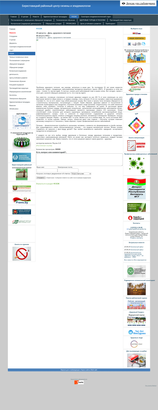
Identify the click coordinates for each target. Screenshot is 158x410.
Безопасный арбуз (136, 247)
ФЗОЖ (39, 29)
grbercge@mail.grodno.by (137, 229)
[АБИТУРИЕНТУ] (21, 128)
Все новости (128, 260)
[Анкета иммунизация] (136, 151)
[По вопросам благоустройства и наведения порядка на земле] (136, 62)
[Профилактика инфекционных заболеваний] (136, 174)
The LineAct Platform (150, 385)
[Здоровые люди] (136, 348)
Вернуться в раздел (47, 184)
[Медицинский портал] (136, 326)
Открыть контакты (136, 238)
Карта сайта (85, 370)
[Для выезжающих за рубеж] (136, 367)
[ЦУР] (136, 134)
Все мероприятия (140, 260)
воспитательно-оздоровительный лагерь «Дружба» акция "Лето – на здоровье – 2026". (133, 255)
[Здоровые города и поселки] (136, 110)
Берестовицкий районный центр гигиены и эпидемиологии (56, 5)
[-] (21, 191)
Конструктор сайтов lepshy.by (79, 379)
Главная (12, 29)
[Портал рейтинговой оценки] (136, 309)
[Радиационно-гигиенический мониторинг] (136, 295)
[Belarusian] (133, 33)
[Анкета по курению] (21, 260)
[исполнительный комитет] (22, 180)
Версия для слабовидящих (70, 370)
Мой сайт (94, 370)
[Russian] (139, 33)
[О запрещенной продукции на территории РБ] (21, 149)
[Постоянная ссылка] (44, 146)
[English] (136, 33)
